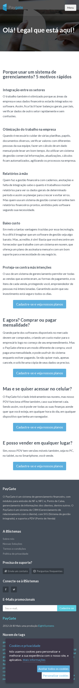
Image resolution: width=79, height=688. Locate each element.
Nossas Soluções (12, 543)
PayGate (9, 618)
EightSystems (46, 625)
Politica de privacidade (15, 553)
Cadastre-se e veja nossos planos (39, 304)
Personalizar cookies (56, 675)
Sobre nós (8, 538)
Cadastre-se (67, 608)
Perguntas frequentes (49, 571)
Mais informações (34, 660)
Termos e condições (14, 548)
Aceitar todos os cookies (53, 668)
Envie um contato (17, 571)
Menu (70, 7)
